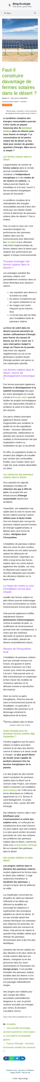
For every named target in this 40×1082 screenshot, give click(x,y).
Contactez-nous (11, 1070)
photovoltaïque (10, 790)
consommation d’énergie (25, 845)
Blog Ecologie (11, 111)
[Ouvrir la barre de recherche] (35, 13)
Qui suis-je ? (22, 1070)
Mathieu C (5, 98)
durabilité (11, 242)
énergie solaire (20, 397)
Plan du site (26, 1073)
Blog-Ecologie (22, 3)
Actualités (7, 105)
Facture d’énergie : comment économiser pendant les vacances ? (19, 1047)
